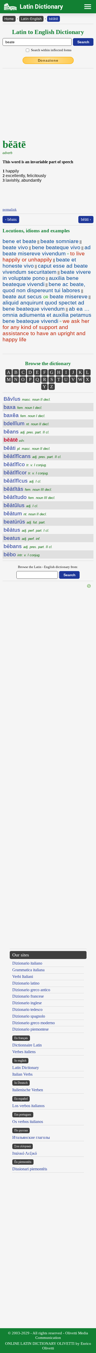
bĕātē (53, 19)
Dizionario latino (25, 983)
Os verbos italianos (27, 1121)
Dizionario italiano (27, 963)
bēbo (22, 554)
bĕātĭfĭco (25, 464)
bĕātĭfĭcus (22, 481)
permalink (10, 209)
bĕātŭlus (21, 505)
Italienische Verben (27, 1090)
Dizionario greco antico (31, 990)
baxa (23, 407)
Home (9, 19)
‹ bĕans (11, 219)
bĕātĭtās (28, 489)
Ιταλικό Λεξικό (24, 1153)
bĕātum (25, 513)
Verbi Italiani (22, 976)
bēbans (28, 546)
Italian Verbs (22, 1074)
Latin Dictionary (25, 1067)
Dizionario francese (28, 996)
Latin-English (31, 19)
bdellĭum (26, 423)
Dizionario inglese (27, 1003)
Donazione (48, 60)
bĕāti (27, 448)
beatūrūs (25, 522)
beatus (22, 538)
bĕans (26, 431)
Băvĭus (27, 399)
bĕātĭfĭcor (26, 472)
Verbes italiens (24, 1052)
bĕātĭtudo (29, 497)
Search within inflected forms (51, 50)
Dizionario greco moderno (33, 1023)
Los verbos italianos (28, 1106)
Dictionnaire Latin (27, 1045)
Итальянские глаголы (31, 1137)
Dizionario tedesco (27, 1009)
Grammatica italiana (28, 970)
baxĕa (24, 415)
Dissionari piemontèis (29, 1169)
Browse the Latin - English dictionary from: (48, 567)
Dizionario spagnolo (28, 1016)
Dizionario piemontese (30, 1029)
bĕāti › (86, 219)
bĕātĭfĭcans (32, 456)
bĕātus (26, 530)
